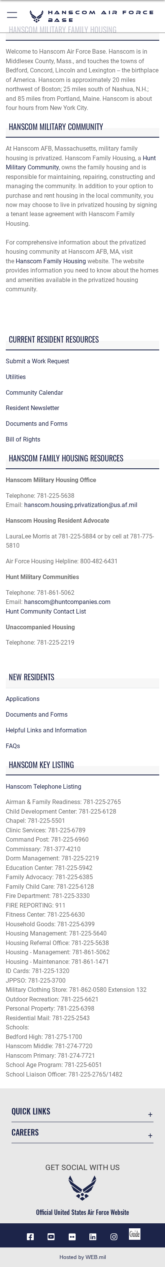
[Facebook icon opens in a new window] (30, 1237)
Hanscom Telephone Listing (43, 786)
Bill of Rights (23, 439)
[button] (12, 16)
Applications (23, 698)
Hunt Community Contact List (46, 611)
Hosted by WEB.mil (82, 1257)
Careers (25, 1132)
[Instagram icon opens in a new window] (114, 1237)
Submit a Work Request (37, 361)
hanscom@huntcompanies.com (67, 602)
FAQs (13, 746)
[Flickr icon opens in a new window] (72, 1237)
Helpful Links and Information (46, 730)
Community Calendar (34, 392)
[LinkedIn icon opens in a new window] (93, 1237)
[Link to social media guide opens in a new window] (134, 1234)
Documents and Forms (37, 423)
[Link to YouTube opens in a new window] (51, 1237)
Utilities (16, 377)
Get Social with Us (82, 1167)
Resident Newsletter (32, 408)
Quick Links (31, 1111)
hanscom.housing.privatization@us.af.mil (80, 505)
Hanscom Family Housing (51, 261)
